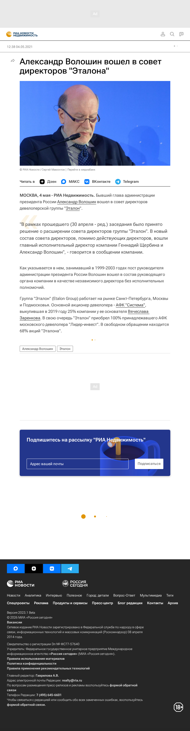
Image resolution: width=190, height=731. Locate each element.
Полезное (74, 595)
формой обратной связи (26, 704)
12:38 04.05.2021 (20, 47)
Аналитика (33, 595)
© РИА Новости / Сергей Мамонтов (42, 169)
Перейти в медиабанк (81, 169)
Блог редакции (130, 603)
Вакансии (14, 622)
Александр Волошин (76, 201)
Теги (169, 595)
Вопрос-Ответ (124, 595)
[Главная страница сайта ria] (7, 34)
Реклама (41, 603)
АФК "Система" (130, 304)
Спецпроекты (18, 603)
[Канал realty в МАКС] (16, 568)
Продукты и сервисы (70, 603)
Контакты (155, 603)
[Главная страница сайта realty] (30, 34)
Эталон (73, 208)
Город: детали (98, 595)
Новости (13, 595)
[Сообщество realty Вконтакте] (52, 568)
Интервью (54, 595)
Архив (173, 603)
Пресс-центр (102, 603)
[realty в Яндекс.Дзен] (34, 568)
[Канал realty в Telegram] (70, 568)
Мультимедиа (151, 595)
